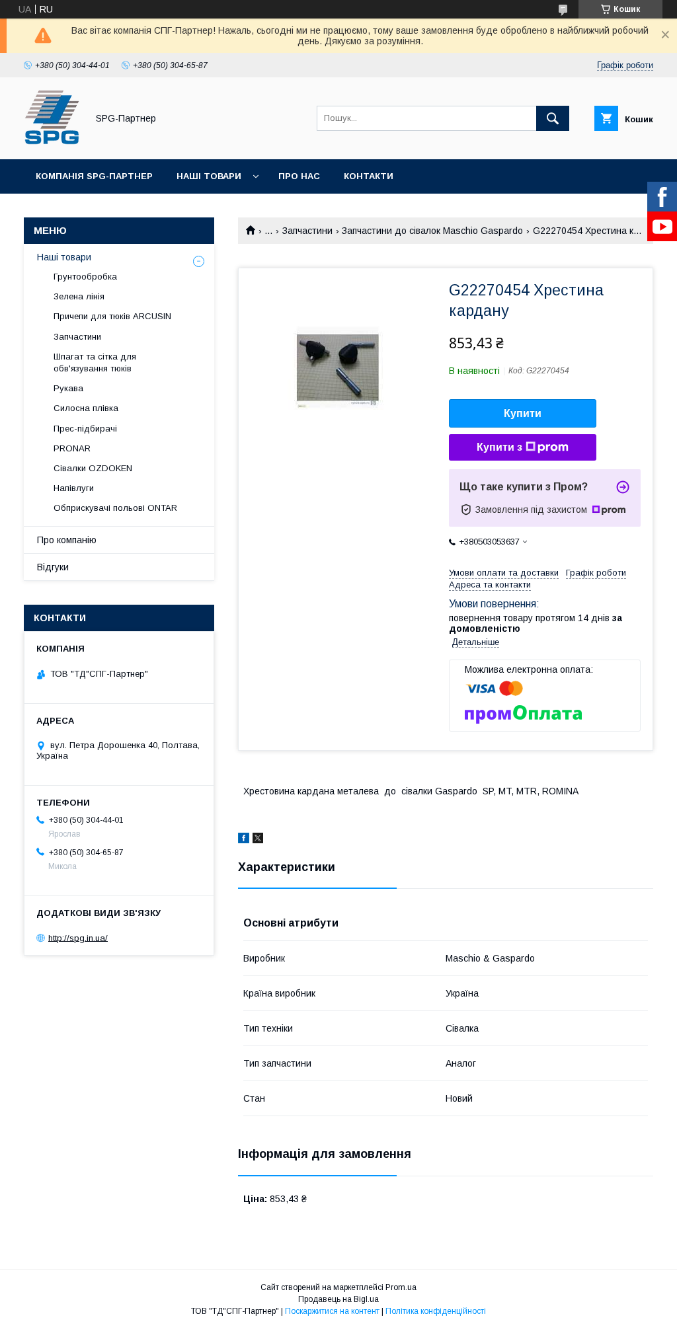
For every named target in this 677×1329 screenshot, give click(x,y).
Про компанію (67, 540)
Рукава (68, 388)
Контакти (368, 176)
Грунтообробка (85, 277)
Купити (522, 413)
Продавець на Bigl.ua (338, 1299)
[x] (258, 840)
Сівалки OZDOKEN (93, 468)
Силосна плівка (86, 408)
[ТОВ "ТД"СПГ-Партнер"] (52, 142)
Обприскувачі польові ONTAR (115, 508)
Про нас (299, 176)
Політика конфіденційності (435, 1311)
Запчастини (307, 230)
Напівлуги (74, 488)
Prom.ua (401, 1287)
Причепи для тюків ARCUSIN (112, 316)
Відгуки (53, 567)
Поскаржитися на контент (332, 1311)
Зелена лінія (79, 296)
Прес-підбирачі (85, 429)
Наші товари (209, 176)
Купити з (499, 447)
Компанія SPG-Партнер (94, 176)
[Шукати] (552, 118)
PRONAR (72, 448)
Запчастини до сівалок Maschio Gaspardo (432, 230)
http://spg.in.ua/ (78, 937)
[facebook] (243, 840)
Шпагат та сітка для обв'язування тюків (95, 362)
